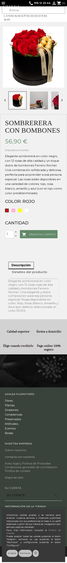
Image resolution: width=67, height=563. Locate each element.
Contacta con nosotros (20, 456)
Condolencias (13, 414)
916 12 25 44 (39, 3)
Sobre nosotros (15, 450)
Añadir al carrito (38, 234)
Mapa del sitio (14, 477)
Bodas (9, 433)
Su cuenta (13, 488)
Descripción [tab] (21, 265)
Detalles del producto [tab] (29, 272)
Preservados (13, 419)
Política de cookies (17, 471)
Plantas (10, 405)
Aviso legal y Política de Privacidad (28, 463)
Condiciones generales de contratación (31, 467)
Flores (9, 400)
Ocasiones (11, 410)
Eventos (10, 428)
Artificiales (11, 424)
